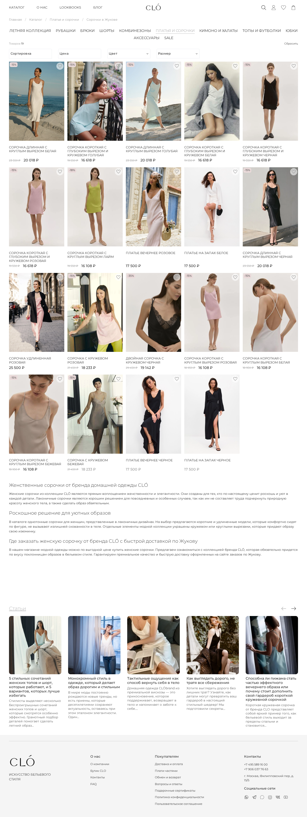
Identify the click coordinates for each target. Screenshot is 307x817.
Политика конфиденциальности (179, 797)
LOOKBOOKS (70, 7)
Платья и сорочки (64, 20)
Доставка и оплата (169, 764)
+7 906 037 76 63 (256, 769)
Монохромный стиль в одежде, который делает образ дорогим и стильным (94, 682)
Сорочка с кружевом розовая (87, 360)
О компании (99, 764)
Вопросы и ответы (168, 784)
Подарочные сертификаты (175, 790)
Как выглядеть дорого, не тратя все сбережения (211, 680)
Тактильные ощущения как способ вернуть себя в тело (153, 680)
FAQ (93, 784)
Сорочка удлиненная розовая (30, 360)
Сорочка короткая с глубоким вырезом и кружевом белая (204, 151)
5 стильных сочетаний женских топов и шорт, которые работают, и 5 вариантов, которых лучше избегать (34, 687)
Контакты (97, 777)
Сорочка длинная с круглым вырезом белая (32, 149)
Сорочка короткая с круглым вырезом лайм (90, 255)
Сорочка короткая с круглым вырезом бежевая (35, 462)
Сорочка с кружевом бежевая (87, 462)
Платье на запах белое (206, 253)
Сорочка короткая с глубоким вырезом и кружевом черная (263, 151)
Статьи (17, 608)
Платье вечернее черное (149, 460)
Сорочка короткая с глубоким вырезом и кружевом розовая (29, 257)
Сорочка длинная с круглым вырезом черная (267, 255)
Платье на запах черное (207, 460)
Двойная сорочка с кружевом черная (145, 360)
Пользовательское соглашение (178, 804)
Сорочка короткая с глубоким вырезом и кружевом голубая (87, 151)
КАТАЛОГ (16, 7)
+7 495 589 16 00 (256, 764)
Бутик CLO (98, 770)
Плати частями (166, 770)
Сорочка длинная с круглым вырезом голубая (152, 149)
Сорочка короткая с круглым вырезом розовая (210, 360)
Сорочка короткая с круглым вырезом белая (266, 360)
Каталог (35, 20)
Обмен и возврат (168, 777)
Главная (15, 20)
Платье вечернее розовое (150, 253)
